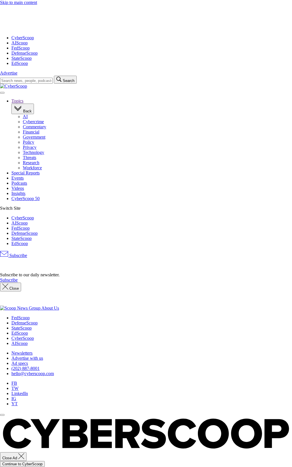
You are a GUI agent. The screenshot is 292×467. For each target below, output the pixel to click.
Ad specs (19, 363)
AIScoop (19, 42)
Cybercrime (33, 121)
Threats (29, 157)
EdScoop (19, 63)
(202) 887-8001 (25, 368)
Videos (17, 188)
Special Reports (25, 172)
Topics (17, 100)
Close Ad (10, 458)
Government (34, 137)
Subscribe (17, 255)
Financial (31, 131)
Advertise (8, 73)
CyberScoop (22, 37)
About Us (50, 308)
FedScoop (20, 48)
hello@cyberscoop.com (32, 373)
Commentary (34, 126)
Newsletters (22, 353)
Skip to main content (18, 2)
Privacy (29, 147)
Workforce (32, 167)
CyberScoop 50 (25, 198)
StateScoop (21, 58)
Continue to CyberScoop (22, 464)
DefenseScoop (24, 53)
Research (31, 162)
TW (15, 388)
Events (17, 178)
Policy (28, 142)
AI (25, 116)
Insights (18, 193)
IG (13, 398)
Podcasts (19, 183)
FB (14, 383)
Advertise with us (27, 358)
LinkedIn (19, 393)
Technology (33, 152)
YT (14, 403)
